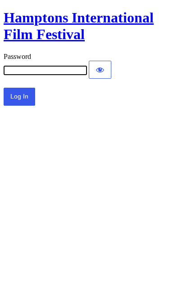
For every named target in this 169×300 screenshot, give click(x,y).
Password (17, 56)
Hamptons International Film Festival (79, 25)
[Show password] (100, 70)
